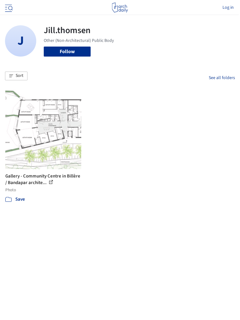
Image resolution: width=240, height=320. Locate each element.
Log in (228, 7)
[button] (16, 76)
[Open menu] (8, 7)
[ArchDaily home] (120, 7)
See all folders (222, 78)
